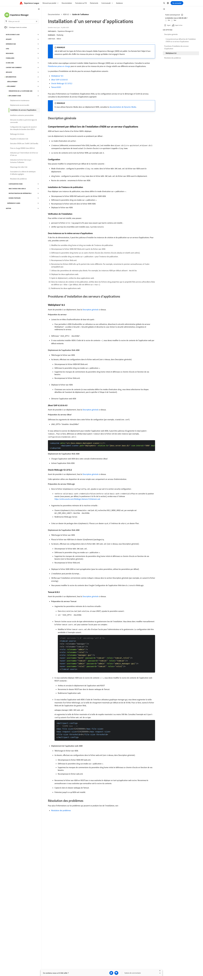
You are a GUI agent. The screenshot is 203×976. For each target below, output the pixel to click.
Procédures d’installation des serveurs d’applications (176, 47)
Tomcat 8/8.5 (56, 87)
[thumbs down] (116, 973)
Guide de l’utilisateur (80, 14)
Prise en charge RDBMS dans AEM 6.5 (22, 148)
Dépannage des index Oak (18, 167)
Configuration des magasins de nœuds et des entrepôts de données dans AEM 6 (23, 128)
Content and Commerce (13, 67)
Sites (7, 49)
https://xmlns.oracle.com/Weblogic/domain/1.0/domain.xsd (77, 499)
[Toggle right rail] (164, 9)
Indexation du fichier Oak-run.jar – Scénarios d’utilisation (21, 161)
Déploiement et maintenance (19, 100)
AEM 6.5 (66, 14)
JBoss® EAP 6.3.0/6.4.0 (59, 79)
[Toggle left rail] (38, 9)
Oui (169, 20)
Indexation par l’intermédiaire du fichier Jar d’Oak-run (24, 154)
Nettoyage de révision (17, 134)
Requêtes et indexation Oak (19, 139)
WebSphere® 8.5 (57, 76)
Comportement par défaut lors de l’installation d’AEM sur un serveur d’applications (181, 40)
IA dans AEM (10, 63)
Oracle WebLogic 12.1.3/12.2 (61, 83)
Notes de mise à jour (13, 34)
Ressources (10, 53)
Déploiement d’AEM (15, 96)
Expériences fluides (13, 203)
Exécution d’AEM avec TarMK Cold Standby (24, 143)
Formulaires (10, 58)
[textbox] (21, 21)
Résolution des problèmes (61, 810)
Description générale (91, 309)
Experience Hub (11, 44)
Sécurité (8, 39)
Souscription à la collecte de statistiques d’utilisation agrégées (23, 173)
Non (175, 20)
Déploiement (11, 86)
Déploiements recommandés (19, 105)
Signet (169, 25)
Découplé (9, 72)
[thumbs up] (111, 973)
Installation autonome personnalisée (22, 115)
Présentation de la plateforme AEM (20, 91)
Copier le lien (178, 25)
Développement (12, 81)
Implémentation (11, 77)
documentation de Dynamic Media (122, 107)
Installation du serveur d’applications (23, 110)
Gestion (8, 208)
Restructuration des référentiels (20, 193)
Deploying (60, 35)
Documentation (54, 14)
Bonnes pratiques (15, 198)
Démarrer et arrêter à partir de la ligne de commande (23, 121)
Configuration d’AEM (15, 184)
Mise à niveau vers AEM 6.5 (17, 188)
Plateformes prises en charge (59, 66)
